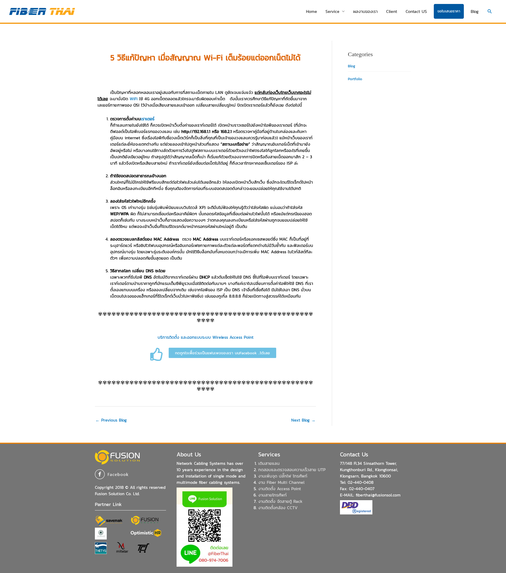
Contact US (416, 11)
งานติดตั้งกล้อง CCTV (278, 507)
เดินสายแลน (269, 463)
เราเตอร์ (147, 119)
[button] (490, 11)
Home (311, 11)
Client (391, 11)
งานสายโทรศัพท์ (272, 495)
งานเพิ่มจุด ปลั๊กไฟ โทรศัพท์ (282, 476)
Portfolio (355, 79)
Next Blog (303, 420)
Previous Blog (111, 420)
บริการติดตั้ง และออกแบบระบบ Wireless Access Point (206, 337)
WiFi (134, 99)
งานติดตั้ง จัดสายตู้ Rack (280, 501)
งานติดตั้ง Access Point (279, 488)
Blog (475, 11)
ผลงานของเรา (365, 11)
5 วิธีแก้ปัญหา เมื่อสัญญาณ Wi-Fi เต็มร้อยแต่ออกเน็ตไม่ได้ (205, 58)
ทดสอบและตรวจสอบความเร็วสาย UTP (291, 469)
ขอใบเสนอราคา (448, 11)
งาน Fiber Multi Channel (281, 482)
